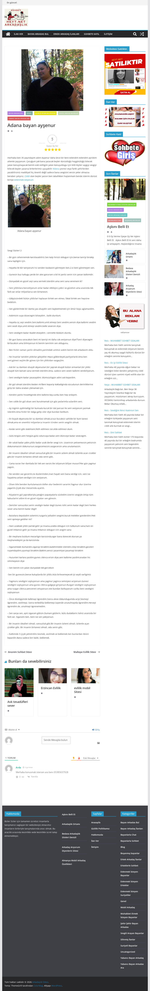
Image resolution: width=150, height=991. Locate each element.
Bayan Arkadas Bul (38, 34)
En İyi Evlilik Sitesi (119, 362)
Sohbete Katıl (91, 34)
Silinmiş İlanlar (128, 939)
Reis (106, 340)
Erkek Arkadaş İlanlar (131, 859)
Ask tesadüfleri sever (17, 704)
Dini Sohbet (116, 432)
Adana (56, 168)
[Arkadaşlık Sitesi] (8, 34)
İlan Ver (18, 34)
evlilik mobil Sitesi (82, 690)
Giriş (97, 729)
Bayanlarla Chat (114, 220)
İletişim (108, 34)
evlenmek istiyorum (23, 179)
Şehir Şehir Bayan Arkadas (45, 113)
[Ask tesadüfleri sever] (19, 670)
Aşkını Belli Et (119, 226)
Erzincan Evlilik (51, 688)
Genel (29, 113)
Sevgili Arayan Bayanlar (68, 113)
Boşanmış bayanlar (132, 220)
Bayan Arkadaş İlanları (117, 215)
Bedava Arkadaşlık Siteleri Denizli (133, 271)
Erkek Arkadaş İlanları (66, 34)
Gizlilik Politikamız (100, 828)
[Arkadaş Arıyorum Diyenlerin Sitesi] (113, 290)
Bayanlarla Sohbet (130, 840)
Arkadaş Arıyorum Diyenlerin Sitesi (134, 288)
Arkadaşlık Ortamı (131, 255)
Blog (123, 847)
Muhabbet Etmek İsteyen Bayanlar (121, 205)
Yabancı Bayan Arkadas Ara (19, 118)
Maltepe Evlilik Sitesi (85, 652)
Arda (18, 767)
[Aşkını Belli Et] (124, 189)
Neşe (106, 384)
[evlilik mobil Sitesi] (85, 670)
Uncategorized (128, 951)
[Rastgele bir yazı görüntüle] (141, 34)
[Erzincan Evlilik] (52, 670)
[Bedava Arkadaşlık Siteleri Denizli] (113, 273)
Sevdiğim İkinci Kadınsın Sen (124, 410)
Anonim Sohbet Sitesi (20, 652)
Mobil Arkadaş (128, 907)
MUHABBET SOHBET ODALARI (124, 340)
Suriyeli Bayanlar (129, 945)
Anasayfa (95, 822)
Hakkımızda (97, 834)
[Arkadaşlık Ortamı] (113, 256)
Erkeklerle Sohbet (129, 865)
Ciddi (27, 176)
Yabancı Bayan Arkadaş (132, 958)
